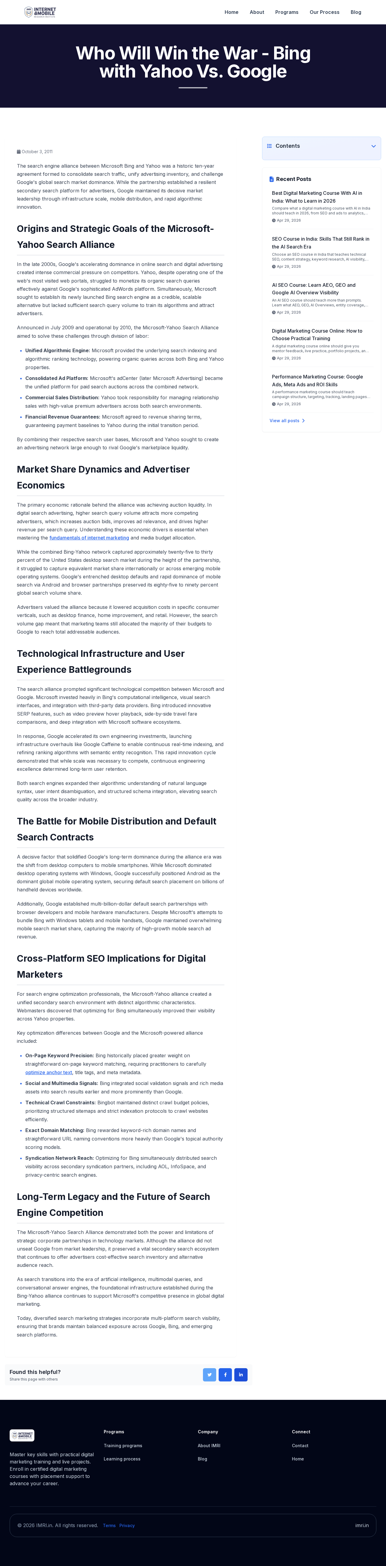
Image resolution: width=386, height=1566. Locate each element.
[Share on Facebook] (225, 1374)
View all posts (284, 420)
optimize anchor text (48, 1072)
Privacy (127, 1525)
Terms (109, 1525)
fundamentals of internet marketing (89, 538)
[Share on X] (209, 1374)
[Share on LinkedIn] (241, 1374)
